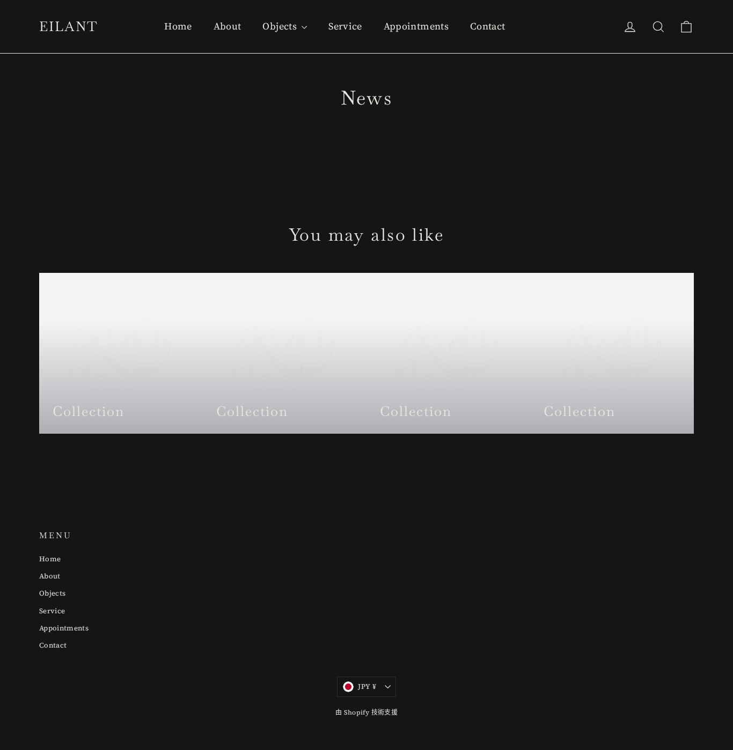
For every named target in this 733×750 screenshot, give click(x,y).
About (227, 26)
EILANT (68, 26)
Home (178, 26)
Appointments (416, 26)
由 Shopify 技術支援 (366, 712)
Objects (280, 26)
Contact (487, 26)
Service (345, 26)
